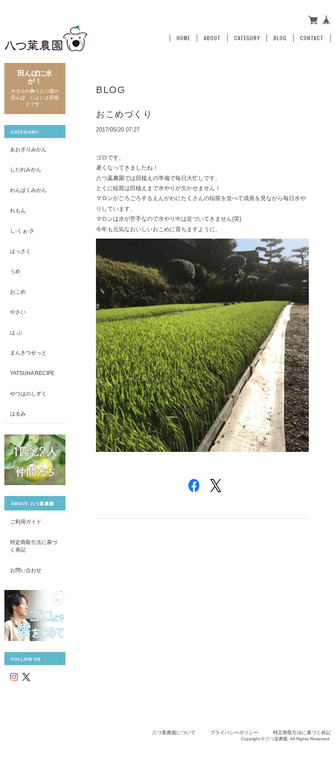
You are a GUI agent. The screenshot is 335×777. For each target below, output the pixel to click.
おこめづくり (124, 114)
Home (183, 38)
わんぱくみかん (28, 190)
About (212, 38)
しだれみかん (25, 169)
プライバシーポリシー (234, 732)
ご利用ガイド (25, 521)
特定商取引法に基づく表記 (33, 546)
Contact (312, 38)
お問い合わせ (25, 570)
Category (247, 38)
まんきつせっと (28, 352)
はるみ (18, 413)
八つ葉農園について (173, 732)
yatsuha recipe (32, 373)
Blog (280, 38)
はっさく (20, 251)
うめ (15, 271)
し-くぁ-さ (22, 230)
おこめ (18, 292)
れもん (18, 210)
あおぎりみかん (28, 149)
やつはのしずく (28, 393)
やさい (18, 312)
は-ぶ (16, 332)
